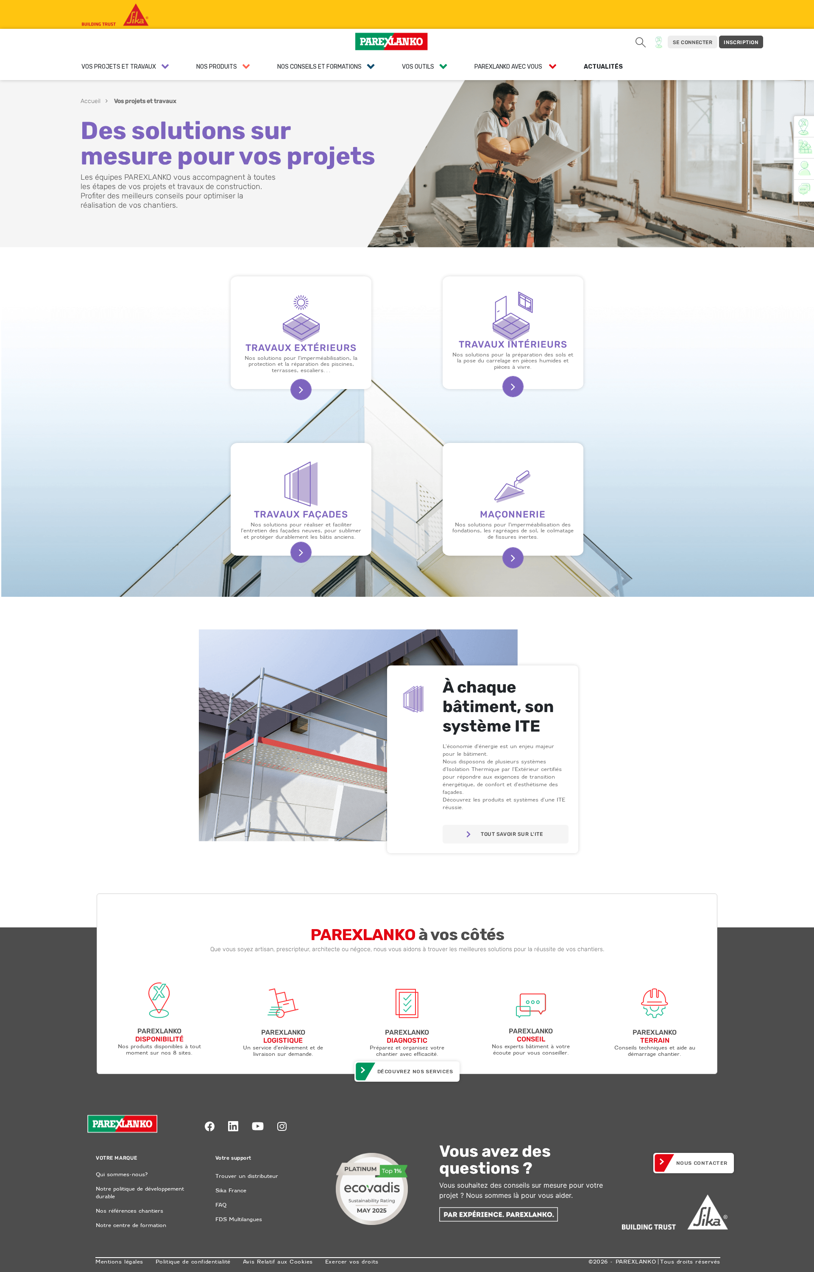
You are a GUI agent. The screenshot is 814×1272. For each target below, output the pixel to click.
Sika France (230, 1190)
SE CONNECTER (692, 42)
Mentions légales (119, 1261)
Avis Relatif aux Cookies (278, 1261)
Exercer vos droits (352, 1261)
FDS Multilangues (238, 1219)
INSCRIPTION (741, 42)
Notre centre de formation (131, 1225)
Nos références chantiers (129, 1211)
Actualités (603, 66)
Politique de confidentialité (193, 1261)
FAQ (220, 1205)
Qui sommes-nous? (122, 1174)
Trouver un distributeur (246, 1176)
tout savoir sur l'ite (512, 834)
